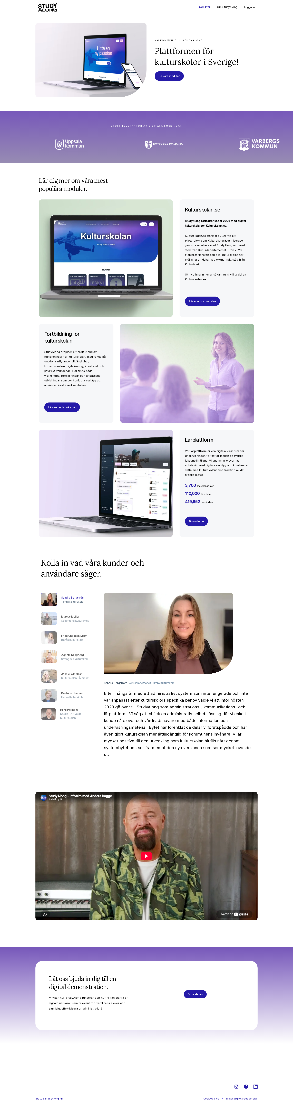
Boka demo (196, 521)
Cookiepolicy (211, 1098)
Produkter (204, 7)
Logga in (249, 7)
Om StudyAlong (227, 7)
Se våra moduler (169, 76)
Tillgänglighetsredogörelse (242, 1098)
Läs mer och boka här (62, 407)
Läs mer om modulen (202, 301)
